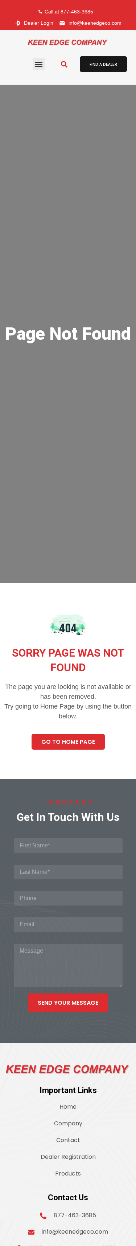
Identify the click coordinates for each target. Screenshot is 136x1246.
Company (68, 1123)
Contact (68, 1140)
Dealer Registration (68, 1157)
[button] (39, 64)
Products (68, 1173)
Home (68, 1106)
